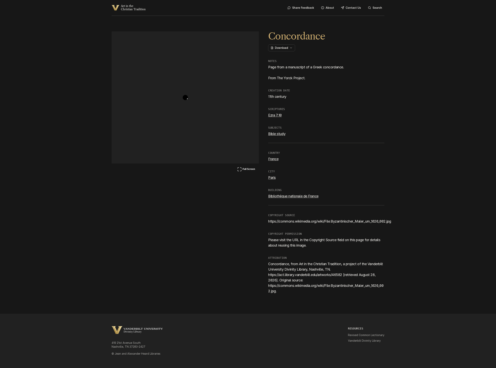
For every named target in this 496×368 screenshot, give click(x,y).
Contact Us (353, 7)
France (273, 159)
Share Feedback (303, 7)
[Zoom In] (241, 38)
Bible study (276, 134)
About (330, 7)
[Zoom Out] (251, 38)
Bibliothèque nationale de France (293, 196)
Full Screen (246, 170)
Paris (272, 177)
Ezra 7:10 (275, 115)
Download (281, 47)
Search (377, 7)
